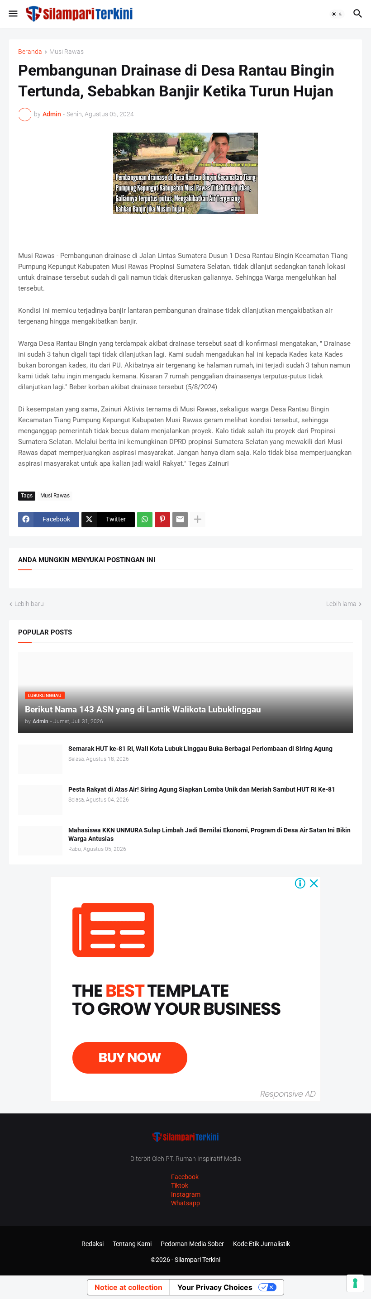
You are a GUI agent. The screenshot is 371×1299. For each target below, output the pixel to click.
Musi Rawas (66, 51)
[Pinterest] (162, 519)
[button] (12, 14)
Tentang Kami (132, 1243)
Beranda (30, 51)
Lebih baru (29, 603)
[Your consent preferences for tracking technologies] (355, 1283)
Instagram (185, 1194)
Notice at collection (128, 1287)
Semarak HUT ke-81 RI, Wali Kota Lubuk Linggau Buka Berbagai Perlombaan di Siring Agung (200, 748)
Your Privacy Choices (214, 1287)
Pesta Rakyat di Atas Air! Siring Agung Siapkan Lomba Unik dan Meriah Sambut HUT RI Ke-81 (201, 789)
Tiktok (179, 1185)
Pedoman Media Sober (192, 1243)
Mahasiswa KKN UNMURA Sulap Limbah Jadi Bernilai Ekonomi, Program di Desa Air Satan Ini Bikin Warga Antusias (209, 834)
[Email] (180, 519)
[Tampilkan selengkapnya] (197, 519)
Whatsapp (185, 1203)
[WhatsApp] (144, 519)
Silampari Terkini (197, 1259)
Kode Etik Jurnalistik (261, 1243)
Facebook (185, 1176)
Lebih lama (341, 603)
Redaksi (92, 1243)
